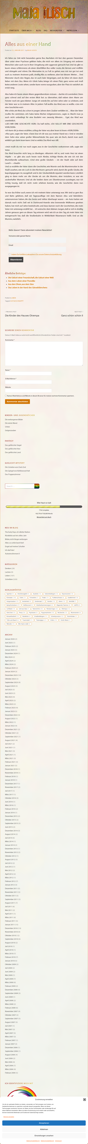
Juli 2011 (8, 907)
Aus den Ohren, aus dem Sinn (21, 284)
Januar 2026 (10, 639)
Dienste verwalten (8, 1117)
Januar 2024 (10, 672)
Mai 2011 (8, 910)
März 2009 (9, 982)
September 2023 (11, 682)
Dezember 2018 (11, 769)
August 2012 (10, 860)
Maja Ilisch (32, 50)
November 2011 (11, 892)
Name (7, 370)
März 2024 (9, 664)
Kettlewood (28, 605)
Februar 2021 (10, 762)
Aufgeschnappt (17, 301)
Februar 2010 (10, 957)
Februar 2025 (10, 646)
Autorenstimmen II (12, 554)
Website (8, 387)
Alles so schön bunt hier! (14, 543)
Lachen (8, 572)
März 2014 (9, 841)
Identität (72, 601)
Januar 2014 (10, 845)
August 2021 (10, 740)
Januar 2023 (10, 711)
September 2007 (11, 1019)
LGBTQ (77, 605)
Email (11, 245)
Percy (22, 612)
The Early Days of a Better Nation (17, 532)
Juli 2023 (8, 690)
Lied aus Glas (24, 609)
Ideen (62, 601)
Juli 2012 (8, 863)
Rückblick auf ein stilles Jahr (15, 536)
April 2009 (9, 979)
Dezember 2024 (11, 653)
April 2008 (9, 1000)
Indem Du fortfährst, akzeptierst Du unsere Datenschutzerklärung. (36, 254)
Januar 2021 (10, 766)
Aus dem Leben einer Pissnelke (21, 281)
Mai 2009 (8, 975)
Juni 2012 (9, 867)
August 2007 (10, 1022)
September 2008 (11, 993)
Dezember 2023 (11, 675)
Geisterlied (26, 601)
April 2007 (9, 1033)
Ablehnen (44, 1129)
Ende (23, 597)
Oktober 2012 (10, 856)
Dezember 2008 (11, 990)
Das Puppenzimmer (12, 474)
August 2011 (10, 903)
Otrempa (66, 609)
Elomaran (11, 597)
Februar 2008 (10, 1008)
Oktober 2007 (10, 1015)
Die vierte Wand (11, 423)
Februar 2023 (10, 708)
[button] (84, 1099)
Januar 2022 (10, 726)
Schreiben (9, 579)
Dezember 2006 (11, 1048)
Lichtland (11, 609)
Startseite (14, 31)
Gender (51, 601)
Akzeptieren (44, 1123)
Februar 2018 (10, 776)
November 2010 (11, 932)
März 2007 (9, 1037)
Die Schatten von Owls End (15, 467)
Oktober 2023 (10, 679)
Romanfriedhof (13, 616)
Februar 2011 (10, 921)
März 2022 (9, 722)
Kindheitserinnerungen (44, 605)
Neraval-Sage (52, 609)
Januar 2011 (10, 925)
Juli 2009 (8, 968)
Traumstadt (27, 620)
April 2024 (9, 661)
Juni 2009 (9, 972)
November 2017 (11, 787)
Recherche (62, 612)
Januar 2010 (10, 961)
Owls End (11, 612)
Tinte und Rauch (13, 620)
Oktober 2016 (10, 798)
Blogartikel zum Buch (44, 517)
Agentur (10, 594)
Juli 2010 (8, 946)
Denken (8, 568)
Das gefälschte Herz (12, 449)
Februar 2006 (10, 1073)
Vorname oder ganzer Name (19, 236)
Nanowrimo (38, 609)
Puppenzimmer (47, 612)
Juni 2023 (9, 693)
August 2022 (10, 719)
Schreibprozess (57, 616)
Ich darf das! (9, 550)
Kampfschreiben (13, 605)
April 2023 (9, 700)
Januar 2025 (10, 650)
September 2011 (11, 899)
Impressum (58, 1141)
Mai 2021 (8, 751)
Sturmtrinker (72, 616)
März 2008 (9, 1004)
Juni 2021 (9, 747)
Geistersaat (39, 601)
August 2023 (10, 686)
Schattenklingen (40, 616)
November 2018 (11, 773)
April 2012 (9, 874)
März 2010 (9, 954)
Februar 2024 (10, 668)
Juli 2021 (8, 744)
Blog (38, 31)
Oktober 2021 (10, 733)
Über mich (27, 31)
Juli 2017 (8, 791)
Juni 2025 (9, 643)
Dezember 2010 (11, 928)
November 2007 (11, 1011)
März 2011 (9, 917)
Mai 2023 (8, 697)
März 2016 (9, 805)
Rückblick (26, 616)
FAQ (45, 31)
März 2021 (9, 758)
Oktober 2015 (10, 820)
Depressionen (67, 594)
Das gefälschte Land (13, 452)
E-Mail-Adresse (10, 379)
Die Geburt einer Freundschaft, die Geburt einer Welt (31, 277)
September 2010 (11, 939)
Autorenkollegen (51, 594)
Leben (13, 298)
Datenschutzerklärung (33, 1141)
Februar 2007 (10, 1040)
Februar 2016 (10, 809)
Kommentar (10, 340)
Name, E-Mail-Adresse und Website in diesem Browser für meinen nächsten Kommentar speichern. (40, 396)
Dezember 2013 (11, 849)
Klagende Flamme (63, 605)
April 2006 (9, 1066)
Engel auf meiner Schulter (15, 546)
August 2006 (10, 1055)
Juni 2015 (9, 827)
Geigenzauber (10, 430)
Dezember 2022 (11, 715)
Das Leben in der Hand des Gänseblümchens (27, 287)
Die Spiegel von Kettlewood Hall (17, 471)
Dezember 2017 (11, 784)
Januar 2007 (10, 1044)
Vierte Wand (65, 620)
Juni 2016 (9, 802)
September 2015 (11, 823)
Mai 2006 (8, 1062)
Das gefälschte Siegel (13, 445)
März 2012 (9, 878)
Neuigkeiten (56, 31)
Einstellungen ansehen (44, 1136)
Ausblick (37, 594)
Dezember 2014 (11, 831)
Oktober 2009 (10, 964)
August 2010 (10, 943)
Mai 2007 (8, 1029)
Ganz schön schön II (72, 314)
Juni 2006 (9, 1058)
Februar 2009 (10, 986)
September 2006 (11, 1051)
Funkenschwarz (58, 597)
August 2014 (10, 834)
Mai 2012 (8, 870)
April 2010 (9, 950)
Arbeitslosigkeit (23, 594)
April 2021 (9, 755)
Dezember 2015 (11, 816)
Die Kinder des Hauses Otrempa (22, 314)
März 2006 (9, 1069)
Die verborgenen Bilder (14, 420)
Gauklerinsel (73, 597)
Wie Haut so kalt (24, 624)
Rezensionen (76, 612)
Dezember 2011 (11, 888)
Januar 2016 (10, 813)
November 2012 (11, 852)
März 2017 (9, 795)
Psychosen (33, 612)
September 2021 (11, 737)
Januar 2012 (10, 885)
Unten (7, 427)
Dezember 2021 (11, 729)
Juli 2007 (8, 1026)
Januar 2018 (10, 780)
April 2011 (9, 914)
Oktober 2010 (10, 935)
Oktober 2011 (10, 896)
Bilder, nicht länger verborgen (16, 539)
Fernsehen (34, 597)
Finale (45, 597)
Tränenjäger (41, 620)
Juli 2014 (8, 838)
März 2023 (9, 704)
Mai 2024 (8, 657)
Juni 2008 (9, 997)
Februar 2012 (10, 881)
